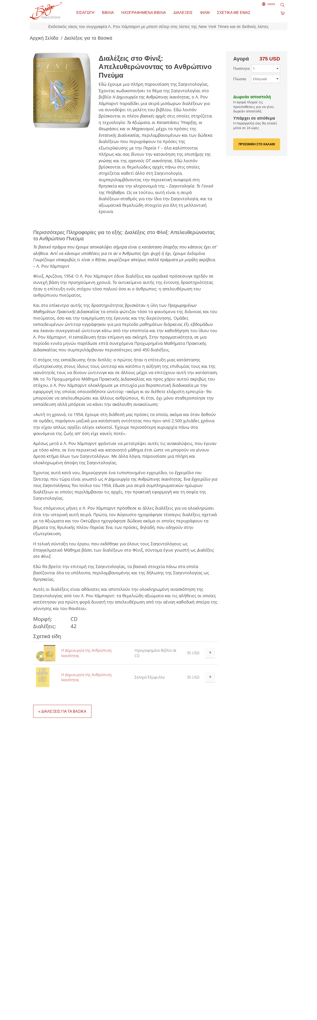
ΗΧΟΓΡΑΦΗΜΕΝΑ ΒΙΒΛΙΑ (143, 13)
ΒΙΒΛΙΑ (108, 13)
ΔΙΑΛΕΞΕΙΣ (183, 13)
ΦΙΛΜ (205, 13)
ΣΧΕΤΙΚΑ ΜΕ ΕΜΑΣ (233, 13)
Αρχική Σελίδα (45, 38)
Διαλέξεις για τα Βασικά (88, 38)
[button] (64, 90)
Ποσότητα (241, 68)
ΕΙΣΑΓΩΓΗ (85, 13)
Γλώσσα (239, 78)
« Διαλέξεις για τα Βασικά (62, 711)
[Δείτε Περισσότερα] (210, 653)
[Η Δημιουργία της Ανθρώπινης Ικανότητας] (46, 652)
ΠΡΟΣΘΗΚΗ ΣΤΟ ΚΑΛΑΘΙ (257, 144)
